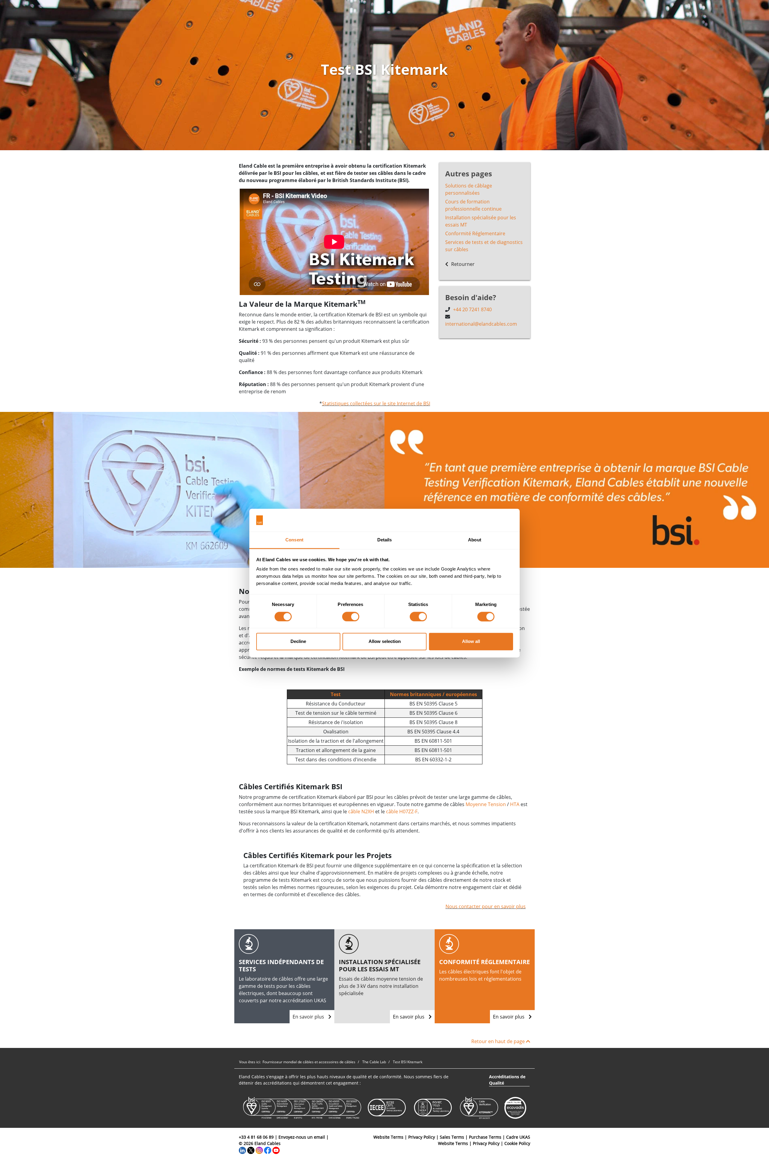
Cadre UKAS (518, 1137)
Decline (298, 641)
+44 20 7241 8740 (472, 309)
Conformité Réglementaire (475, 233)
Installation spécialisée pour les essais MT (480, 221)
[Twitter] (250, 1149)
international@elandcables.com (481, 324)
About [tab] (474, 540)
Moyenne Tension (486, 804)
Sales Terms (452, 1137)
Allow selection (385, 641)
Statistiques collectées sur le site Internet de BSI (376, 403)
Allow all (471, 641)
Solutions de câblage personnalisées (468, 189)
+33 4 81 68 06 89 (256, 1137)
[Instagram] (259, 1149)
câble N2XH (361, 811)
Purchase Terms (485, 1137)
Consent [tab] (294, 540)
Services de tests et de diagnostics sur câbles (484, 246)
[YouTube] (276, 1149)
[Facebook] (267, 1149)
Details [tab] (384, 540)
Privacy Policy (421, 1137)
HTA (514, 804)
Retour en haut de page (498, 1041)
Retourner (462, 264)
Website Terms (388, 1137)
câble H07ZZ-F (402, 811)
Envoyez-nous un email (301, 1137)
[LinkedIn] (242, 1149)
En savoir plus (309, 1016)
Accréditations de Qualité (507, 1080)
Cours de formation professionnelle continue (473, 205)
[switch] (350, 616)
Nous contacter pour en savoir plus (485, 906)
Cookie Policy (517, 1143)
